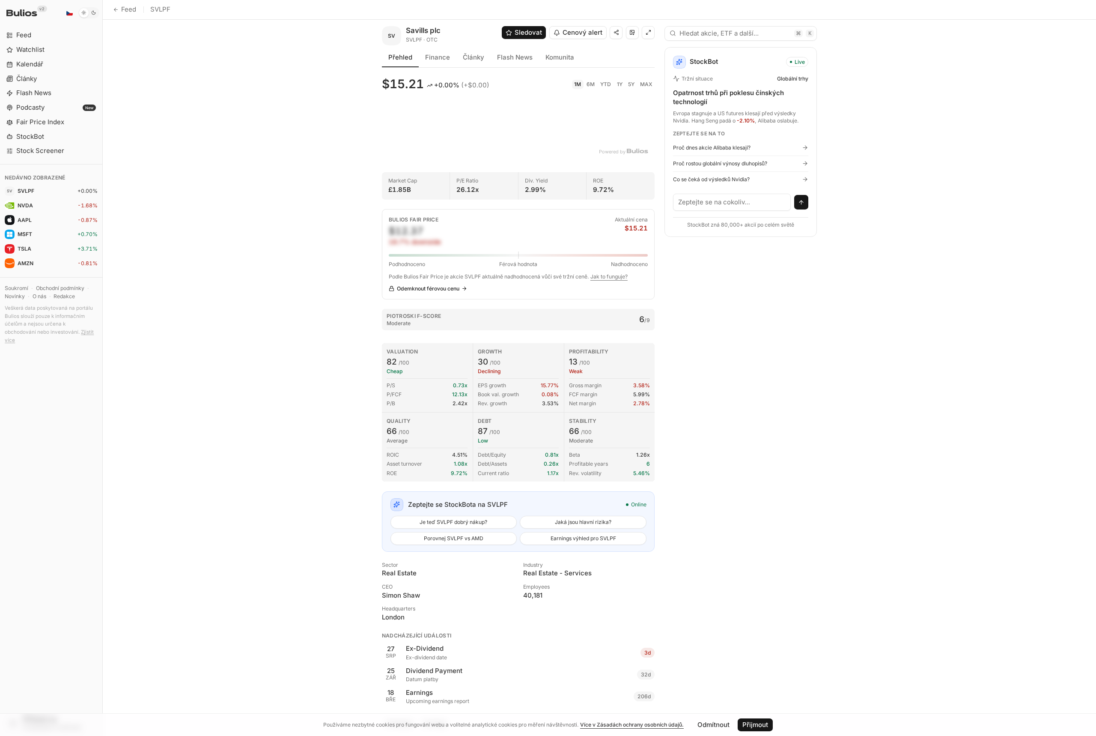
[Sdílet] (616, 32)
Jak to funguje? (609, 276)
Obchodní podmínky (60, 288)
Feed (128, 9)
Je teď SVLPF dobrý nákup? (453, 522)
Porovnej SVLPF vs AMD (453, 538)
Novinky (15, 296)
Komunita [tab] (559, 57)
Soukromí (16, 288)
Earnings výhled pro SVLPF (583, 538)
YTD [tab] (605, 84)
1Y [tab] (619, 84)
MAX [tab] (646, 84)
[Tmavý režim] (88, 12)
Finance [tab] (437, 57)
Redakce (64, 296)
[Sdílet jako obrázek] (632, 32)
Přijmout (755, 725)
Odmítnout (713, 725)
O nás (39, 296)
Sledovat (528, 32)
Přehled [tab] (400, 57)
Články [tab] (473, 57)
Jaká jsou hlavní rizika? (583, 522)
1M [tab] (577, 84)
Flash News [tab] (515, 57)
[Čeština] (69, 12)
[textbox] (732, 202)
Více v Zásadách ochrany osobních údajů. (632, 724)
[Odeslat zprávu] (801, 202)
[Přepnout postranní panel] (102, 368)
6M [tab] (591, 84)
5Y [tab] (631, 84)
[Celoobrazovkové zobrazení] (648, 32)
